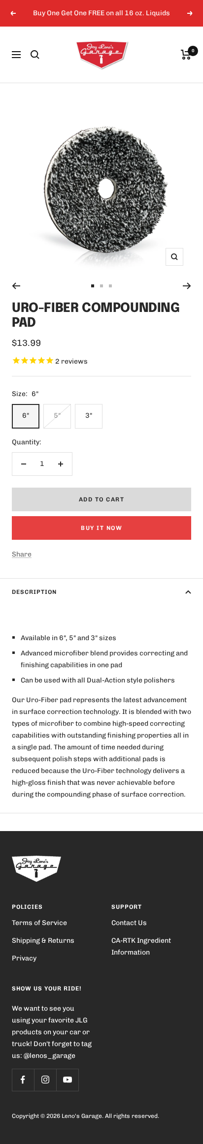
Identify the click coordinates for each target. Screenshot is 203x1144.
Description (34, 591)
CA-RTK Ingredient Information (141, 946)
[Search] (35, 54)
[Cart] (186, 55)
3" (88, 415)
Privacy (24, 958)
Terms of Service (39, 923)
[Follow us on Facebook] (23, 1080)
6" (25, 415)
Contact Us (129, 923)
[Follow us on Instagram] (45, 1080)
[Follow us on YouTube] (67, 1080)
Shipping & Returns (43, 940)
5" (57, 415)
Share (22, 554)
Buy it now (101, 528)
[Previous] (16, 285)
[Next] (187, 285)
